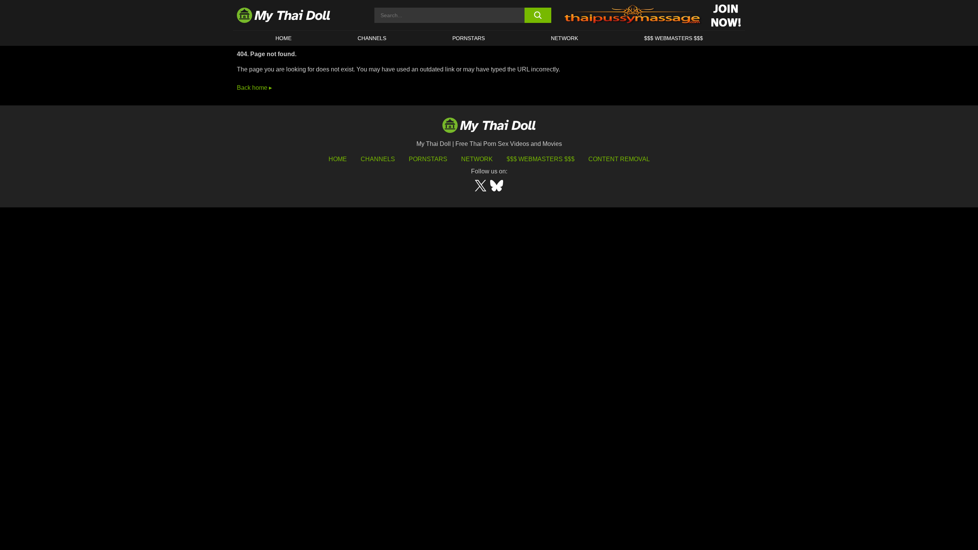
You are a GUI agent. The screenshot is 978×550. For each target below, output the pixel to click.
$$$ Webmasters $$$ (541, 159)
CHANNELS (372, 38)
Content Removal (619, 159)
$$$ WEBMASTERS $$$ (673, 38)
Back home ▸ (254, 87)
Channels (378, 159)
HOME (283, 38)
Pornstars (468, 38)
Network (564, 38)
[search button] (538, 15)
